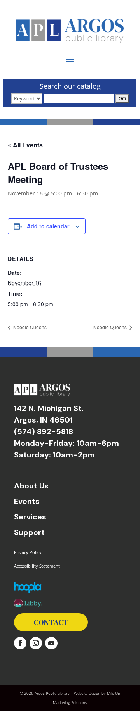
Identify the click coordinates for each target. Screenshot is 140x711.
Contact (50, 622)
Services (30, 517)
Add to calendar (48, 226)
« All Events (25, 144)
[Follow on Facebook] (20, 643)
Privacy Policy (28, 552)
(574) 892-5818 (43, 431)
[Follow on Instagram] (36, 643)
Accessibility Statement (37, 566)
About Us (31, 486)
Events (27, 501)
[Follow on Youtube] (51, 643)
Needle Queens (29, 327)
